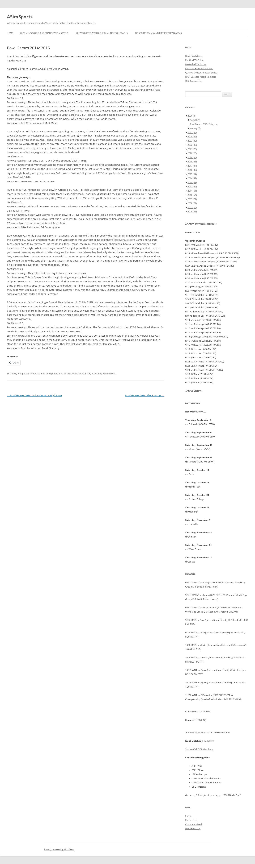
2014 (192, 178)
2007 (192, 207)
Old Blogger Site (193, 80)
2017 (192, 165)
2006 (192, 211)
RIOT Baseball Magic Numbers (200, 76)
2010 (192, 194)
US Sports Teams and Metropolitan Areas (158, 33)
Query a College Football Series (201, 72)
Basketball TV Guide (195, 64)
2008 (192, 203)
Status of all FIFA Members (199, 749)
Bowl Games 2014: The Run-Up (144, 395)
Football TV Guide (194, 60)
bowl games (38, 373)
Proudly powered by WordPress (59, 849)
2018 (192, 161)
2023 (192, 140)
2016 (192, 169)
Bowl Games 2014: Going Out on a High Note (34, 395)
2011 (192, 190)
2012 (192, 186)
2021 (192, 149)
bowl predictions (54, 373)
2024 (192, 136)
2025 (192, 132)
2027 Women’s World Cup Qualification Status (102, 33)
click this (199, 795)
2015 (192, 174)
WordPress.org (193, 828)
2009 (192, 199)
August (195, 119)
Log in (188, 815)
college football (72, 373)
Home (10, 33)
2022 (192, 144)
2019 (192, 157)
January (195, 128)
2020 (192, 153)
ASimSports (20, 17)
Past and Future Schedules (199, 68)
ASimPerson (109, 373)
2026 (192, 115)
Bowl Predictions (193, 55)
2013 (192, 182)
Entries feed (191, 820)
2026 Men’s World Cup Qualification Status (44, 33)
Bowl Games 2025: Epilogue (203, 124)
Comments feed (193, 824)
